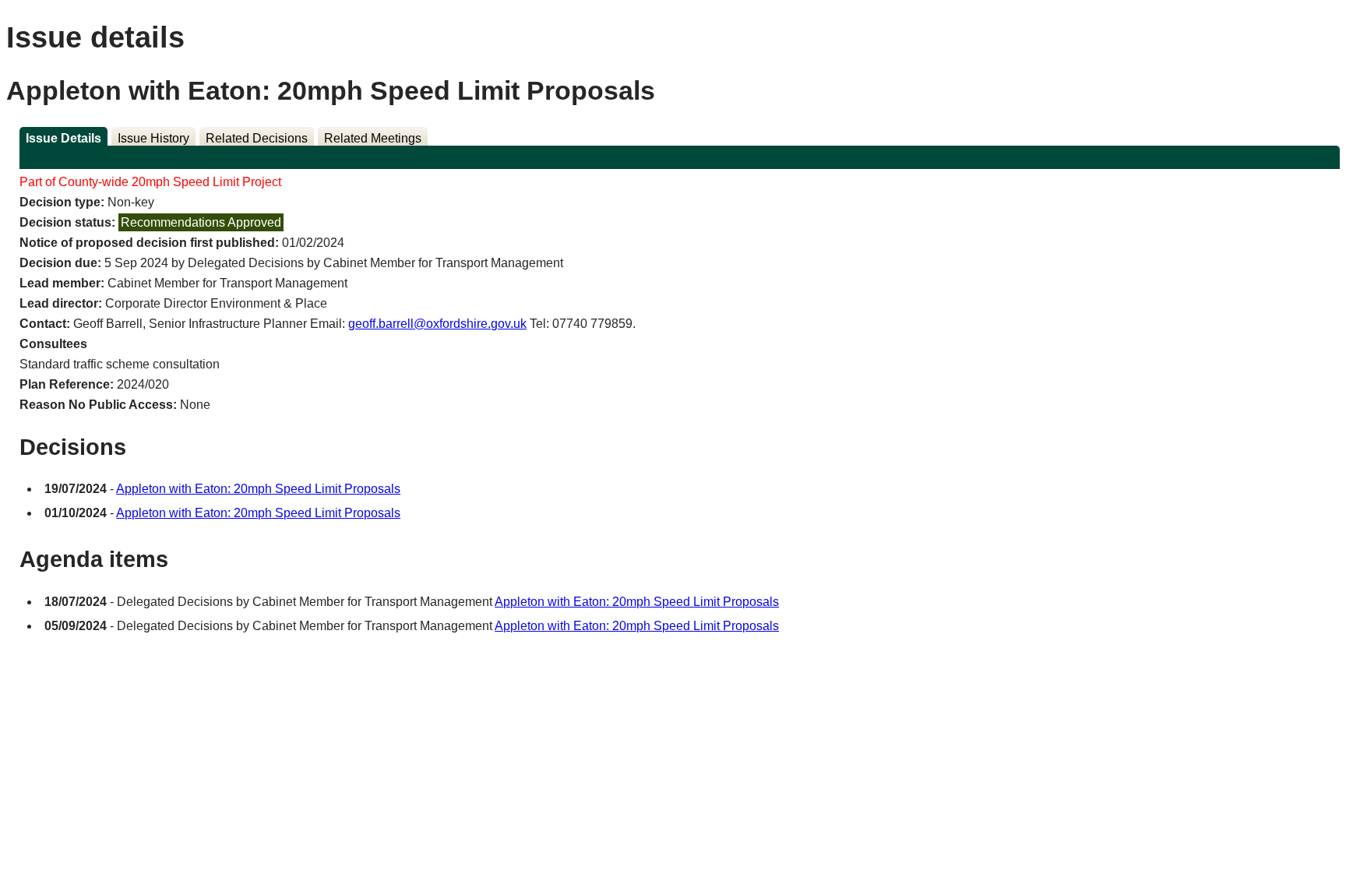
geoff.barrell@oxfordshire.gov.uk (437, 323)
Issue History (153, 138)
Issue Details (63, 138)
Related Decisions (257, 138)
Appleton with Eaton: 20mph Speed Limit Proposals (258, 488)
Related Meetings (372, 138)
